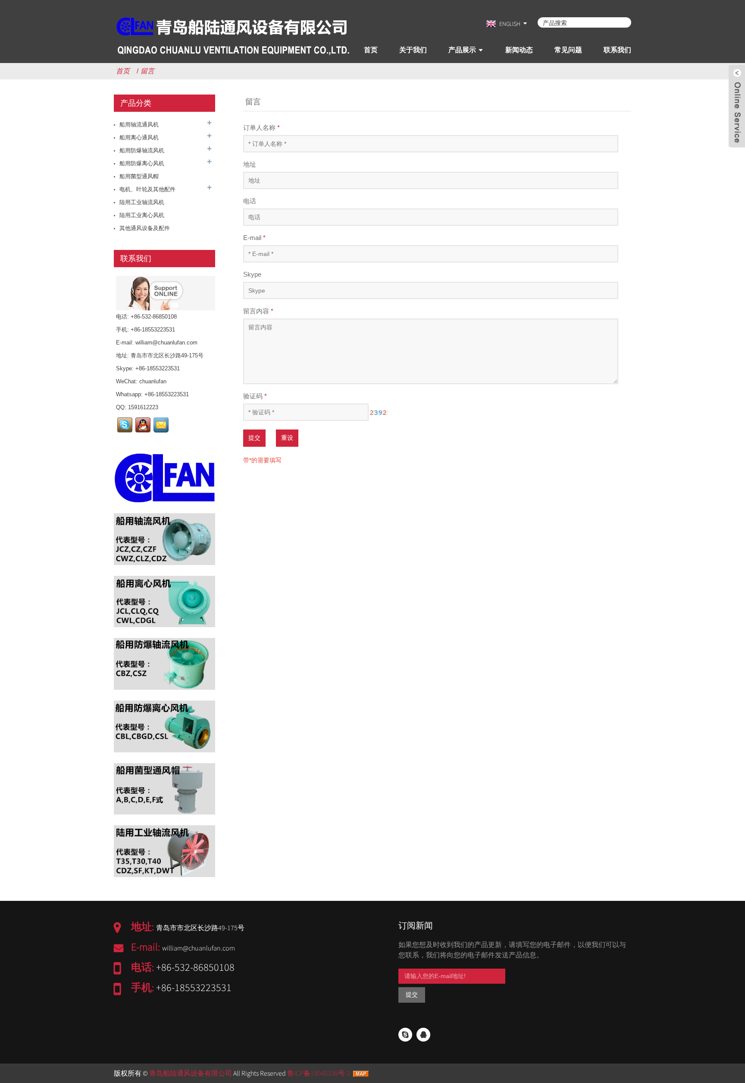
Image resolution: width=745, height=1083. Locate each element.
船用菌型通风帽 (139, 176)
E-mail (254, 237)
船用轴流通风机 (139, 124)
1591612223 (143, 407)
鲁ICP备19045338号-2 (319, 1073)
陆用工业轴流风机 (141, 202)
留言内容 (258, 311)
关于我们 (413, 50)
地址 (249, 164)
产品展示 (462, 50)
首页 (371, 50)
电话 (249, 201)
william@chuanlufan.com (166, 342)
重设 (287, 437)
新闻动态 (519, 50)
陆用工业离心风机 (141, 215)
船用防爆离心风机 (141, 163)
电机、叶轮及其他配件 (147, 189)
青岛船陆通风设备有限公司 (190, 1073)
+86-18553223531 (157, 368)
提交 (254, 437)
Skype (252, 274)
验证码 (255, 396)
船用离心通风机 (139, 137)
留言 (147, 71)
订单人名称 (261, 127)
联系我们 (617, 50)
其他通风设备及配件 (144, 228)
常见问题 (568, 50)
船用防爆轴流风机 (141, 150)
